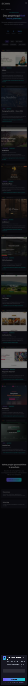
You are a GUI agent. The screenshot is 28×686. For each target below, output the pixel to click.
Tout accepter (14, 679)
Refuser (14, 675)
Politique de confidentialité (19, 682)
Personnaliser (14, 670)
